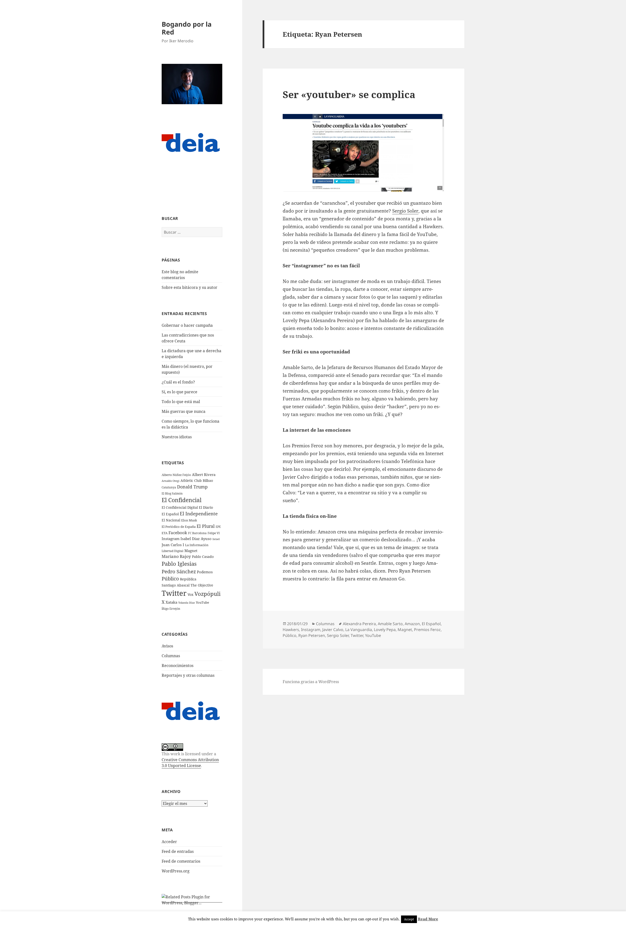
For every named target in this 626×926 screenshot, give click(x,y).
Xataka (171, 602)
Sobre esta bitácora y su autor (189, 287)
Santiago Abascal (176, 585)
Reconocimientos (177, 665)
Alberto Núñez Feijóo (176, 475)
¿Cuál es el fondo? (178, 382)
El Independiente (199, 513)
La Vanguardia (358, 629)
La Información (196, 545)
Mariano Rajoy (176, 556)
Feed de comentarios (181, 861)
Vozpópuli (207, 593)
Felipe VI (214, 533)
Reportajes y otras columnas (188, 675)
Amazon (412, 623)
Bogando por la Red (187, 28)
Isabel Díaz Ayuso (196, 538)
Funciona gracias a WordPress (311, 681)
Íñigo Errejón (171, 608)
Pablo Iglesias (179, 563)
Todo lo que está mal (181, 401)
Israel (216, 539)
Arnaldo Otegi (170, 481)
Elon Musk (189, 520)
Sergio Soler (405, 211)
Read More (428, 918)
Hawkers (291, 629)
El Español (170, 514)
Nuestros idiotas (177, 437)
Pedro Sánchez (179, 571)
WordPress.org (176, 871)
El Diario (206, 507)
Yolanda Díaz (186, 602)
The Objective (201, 585)
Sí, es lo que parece (179, 392)
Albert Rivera (203, 474)
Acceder (169, 841)
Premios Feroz (427, 629)
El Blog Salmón (172, 493)
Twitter (174, 593)
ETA (165, 533)
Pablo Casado (203, 556)
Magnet (190, 550)
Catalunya (169, 487)
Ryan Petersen (311, 635)
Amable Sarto (390, 623)
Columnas (171, 655)
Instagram (170, 538)
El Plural (206, 526)
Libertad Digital (172, 551)
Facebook (177, 532)
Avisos (167, 646)
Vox (190, 594)
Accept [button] (409, 919)
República (188, 579)
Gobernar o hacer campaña (187, 325)
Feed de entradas (178, 851)
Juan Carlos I (173, 544)
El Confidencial (181, 500)
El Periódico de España (179, 526)
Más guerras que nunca (183, 411)
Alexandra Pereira (359, 623)
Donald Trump (192, 487)
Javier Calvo (332, 629)
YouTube (202, 602)
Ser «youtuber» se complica (349, 94)
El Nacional (171, 520)
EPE (218, 527)
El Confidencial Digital (180, 507)
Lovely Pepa (385, 629)
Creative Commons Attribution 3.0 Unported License (190, 762)
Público (170, 578)
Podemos (205, 571)
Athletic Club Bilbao (196, 480)
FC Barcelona (197, 533)
